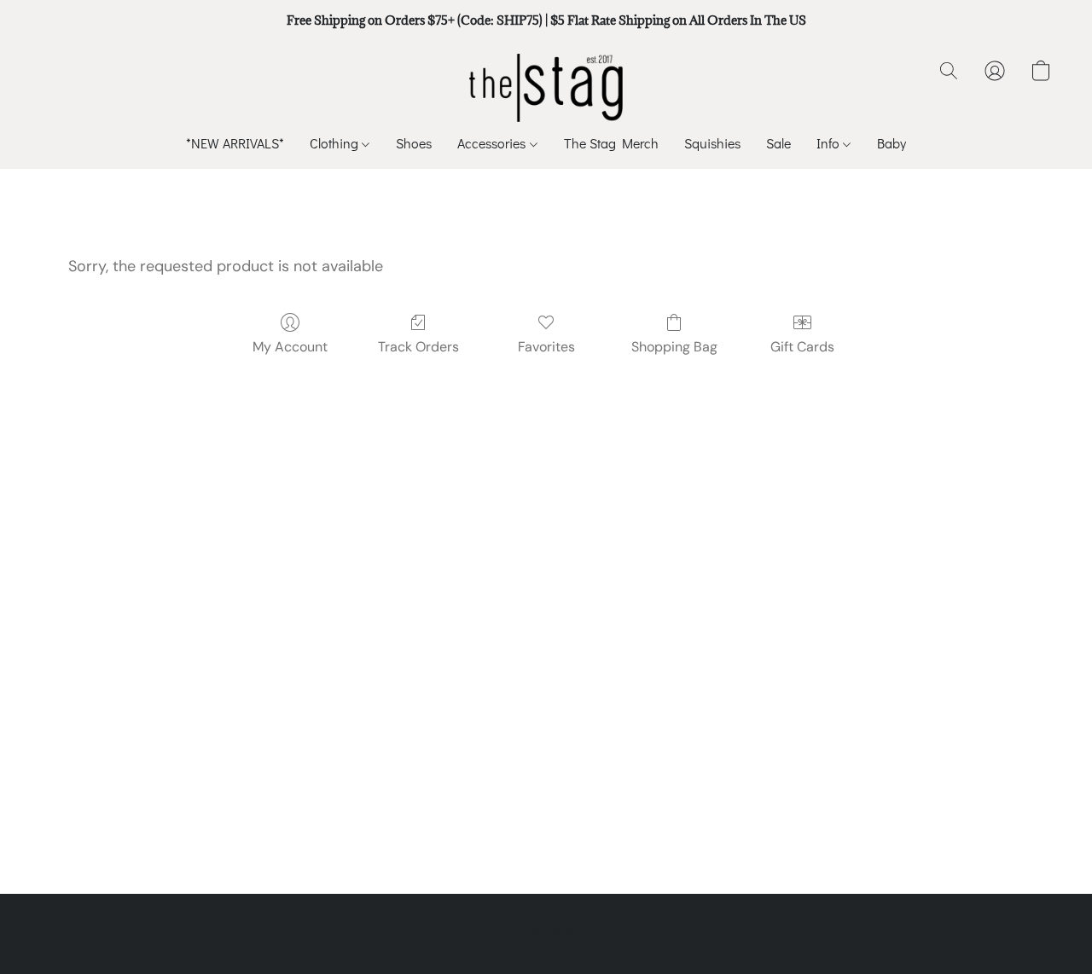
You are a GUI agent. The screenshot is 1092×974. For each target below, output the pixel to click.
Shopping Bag (674, 347)
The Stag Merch (611, 143)
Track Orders (418, 347)
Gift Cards (802, 347)
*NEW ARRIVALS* (235, 143)
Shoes (414, 143)
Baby (891, 143)
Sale (778, 143)
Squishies (712, 143)
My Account (290, 347)
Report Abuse (546, 931)
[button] (546, 88)
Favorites (546, 347)
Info (829, 143)
